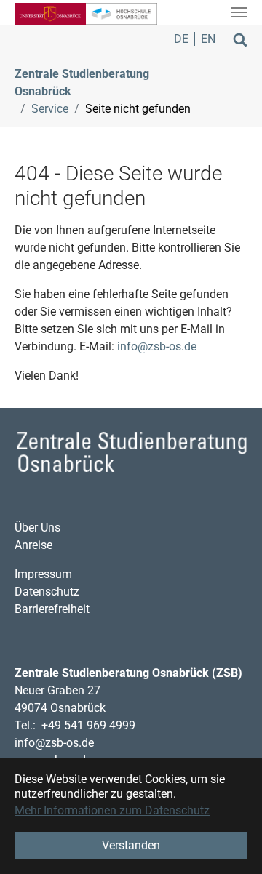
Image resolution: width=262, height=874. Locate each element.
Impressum (43, 574)
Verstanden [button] (131, 845)
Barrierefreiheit (52, 609)
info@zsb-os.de (156, 346)
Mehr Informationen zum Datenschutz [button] (112, 810)
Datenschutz (47, 591)
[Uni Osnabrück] (50, 12)
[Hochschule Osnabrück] (121, 12)
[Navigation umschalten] (239, 12)
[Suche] (240, 39)
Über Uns (37, 527)
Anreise (33, 545)
